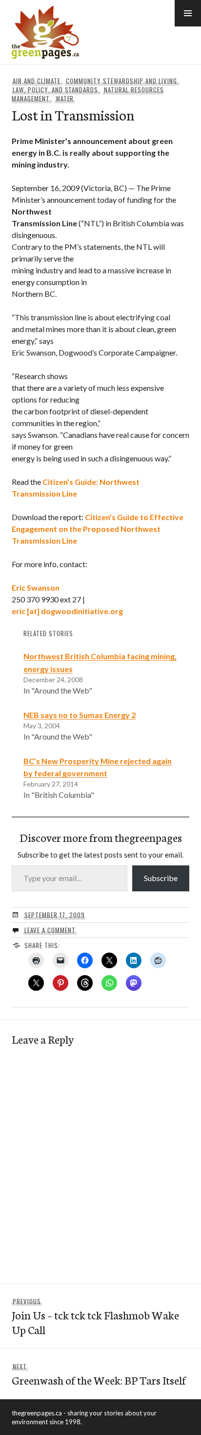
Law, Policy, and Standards (55, 90)
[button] (188, 13)
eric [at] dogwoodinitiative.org (67, 611)
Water (65, 98)
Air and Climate (36, 81)
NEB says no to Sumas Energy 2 (79, 714)
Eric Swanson (36, 587)
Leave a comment (50, 930)
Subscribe (161, 878)
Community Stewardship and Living (121, 81)
